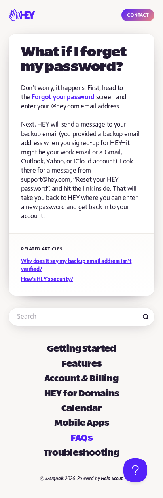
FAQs (82, 438)
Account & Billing (81, 379)
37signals (54, 479)
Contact (137, 15)
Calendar (81, 408)
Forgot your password (63, 97)
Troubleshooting (81, 453)
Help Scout (112, 479)
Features (82, 364)
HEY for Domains (81, 394)
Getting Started (81, 349)
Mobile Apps (81, 423)
